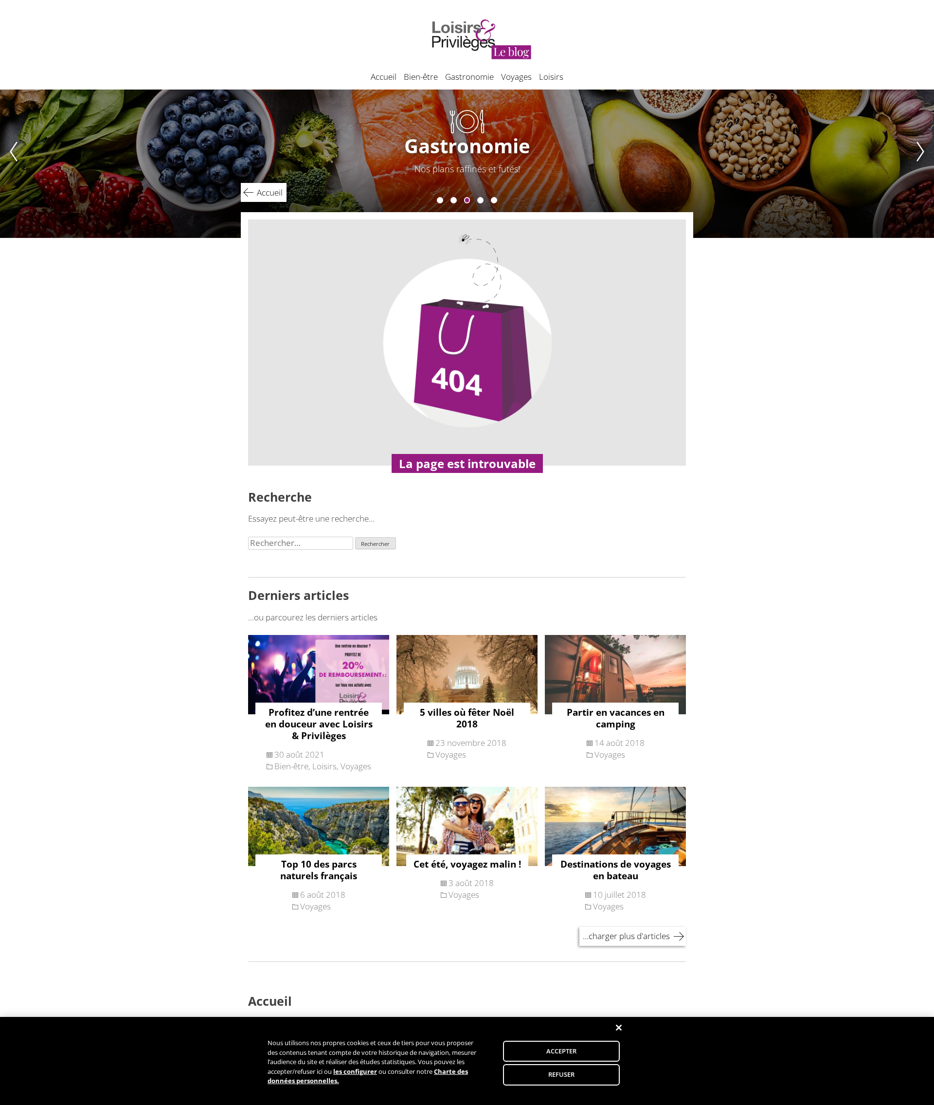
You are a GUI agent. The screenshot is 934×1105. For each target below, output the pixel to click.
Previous (9, 164)
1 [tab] (440, 200)
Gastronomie (469, 76)
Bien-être (421, 76)
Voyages (516, 76)
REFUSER (561, 1074)
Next (925, 164)
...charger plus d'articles (626, 936)
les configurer (355, 1071)
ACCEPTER (561, 1051)
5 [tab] (494, 200)
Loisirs (551, 76)
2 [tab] (453, 200)
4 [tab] (480, 200)
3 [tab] (467, 200)
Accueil (383, 76)
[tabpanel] (467, 164)
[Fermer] (618, 1027)
